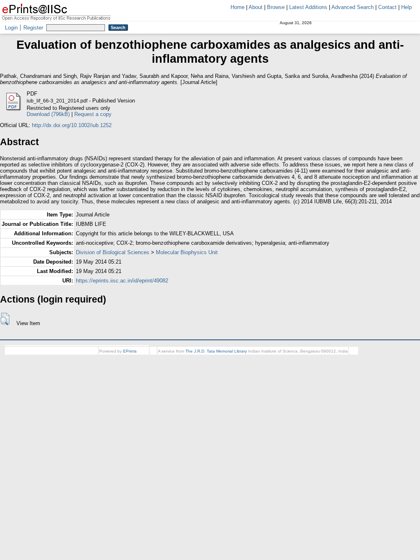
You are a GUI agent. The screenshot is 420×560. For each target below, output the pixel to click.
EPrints (130, 351)
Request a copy (93, 114)
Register (33, 28)
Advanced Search (352, 7)
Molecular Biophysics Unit (187, 252)
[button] (4, 319)
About (255, 7)
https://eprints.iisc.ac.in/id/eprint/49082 (122, 281)
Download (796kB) (48, 114)
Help (406, 7)
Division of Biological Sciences (112, 252)
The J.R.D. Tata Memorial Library (216, 351)
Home (237, 7)
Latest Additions (308, 7)
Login (11, 28)
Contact (387, 7)
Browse (276, 7)
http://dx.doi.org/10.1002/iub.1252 (72, 125)
